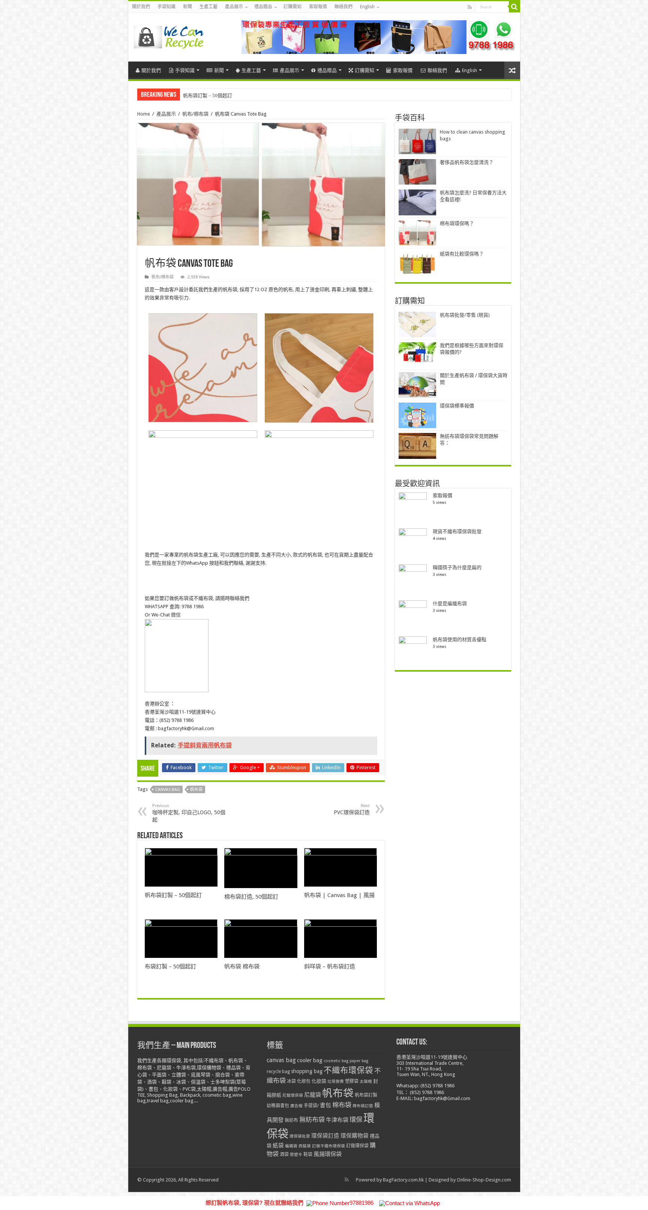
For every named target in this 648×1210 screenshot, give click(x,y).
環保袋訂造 (325, 1135)
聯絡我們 (343, 6)
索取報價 (318, 6)
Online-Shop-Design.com (484, 1180)
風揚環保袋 (328, 1154)
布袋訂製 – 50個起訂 (170, 966)
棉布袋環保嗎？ (457, 223)
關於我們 (141, 6)
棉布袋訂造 (362, 1105)
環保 (356, 1119)
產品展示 (234, 6)
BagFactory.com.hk (403, 1180)
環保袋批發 (300, 1136)
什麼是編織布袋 (450, 603)
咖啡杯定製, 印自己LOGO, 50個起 (188, 813)
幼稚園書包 (278, 1105)
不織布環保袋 (348, 1070)
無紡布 (291, 1120)
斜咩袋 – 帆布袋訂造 (329, 966)
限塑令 (296, 1154)
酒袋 (284, 1154)
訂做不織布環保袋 (328, 1146)
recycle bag (278, 1071)
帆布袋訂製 (366, 1095)
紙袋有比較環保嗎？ (462, 254)
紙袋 (278, 1145)
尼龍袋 (312, 1094)
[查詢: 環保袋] (378, 36)
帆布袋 (196, 789)
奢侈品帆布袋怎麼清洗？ (467, 162)
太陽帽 (366, 1081)
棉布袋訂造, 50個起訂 (251, 896)
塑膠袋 (351, 1081)
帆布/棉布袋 (195, 114)
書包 (325, 1105)
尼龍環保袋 (292, 1095)
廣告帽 (296, 1105)
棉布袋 (341, 1105)
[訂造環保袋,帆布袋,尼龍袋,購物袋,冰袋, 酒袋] (169, 36)
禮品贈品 (263, 6)
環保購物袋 (354, 1135)
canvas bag (167, 789)
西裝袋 (304, 1146)
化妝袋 (319, 1081)
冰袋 (291, 1081)
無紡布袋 (312, 1119)
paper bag (359, 1060)
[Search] (514, 6)
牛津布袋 (337, 1120)
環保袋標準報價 (457, 406)
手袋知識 (167, 6)
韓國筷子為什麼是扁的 (457, 567)
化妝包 (303, 1081)
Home (143, 114)
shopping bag (306, 1071)
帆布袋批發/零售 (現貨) (465, 315)
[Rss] (469, 7)
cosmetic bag (336, 1060)
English (367, 6)
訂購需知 (293, 6)
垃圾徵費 (335, 1081)
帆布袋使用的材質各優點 (459, 639)
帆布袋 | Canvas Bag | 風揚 (339, 895)
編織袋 (291, 1146)
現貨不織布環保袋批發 (457, 531)
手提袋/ (311, 1105)
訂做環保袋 (357, 1145)
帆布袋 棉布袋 (242, 966)
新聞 (187, 6)
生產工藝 (209, 6)
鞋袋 (307, 1154)
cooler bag (309, 1060)
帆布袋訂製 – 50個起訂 (207, 95)
